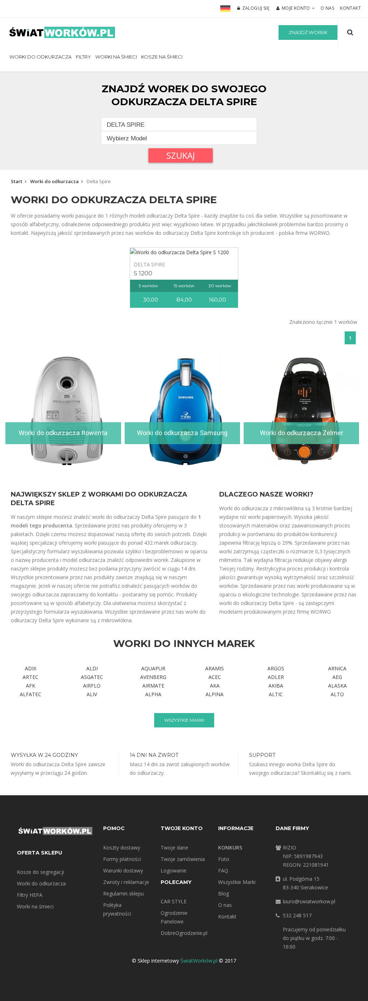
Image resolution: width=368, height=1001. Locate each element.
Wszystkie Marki (237, 882)
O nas (327, 8)
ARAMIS (214, 668)
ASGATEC (92, 677)
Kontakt (350, 8)
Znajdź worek (308, 32)
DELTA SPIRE (149, 264)
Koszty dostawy (121, 847)
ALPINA (215, 694)
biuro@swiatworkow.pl (309, 901)
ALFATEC (30, 694)
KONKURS (230, 847)
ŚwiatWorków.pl (198, 960)
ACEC (214, 677)
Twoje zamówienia (183, 859)
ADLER (276, 677)
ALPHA (153, 694)
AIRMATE (153, 685)
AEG (337, 677)
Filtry (83, 57)
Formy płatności (122, 859)
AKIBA (275, 685)
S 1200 (143, 273)
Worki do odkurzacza (40, 57)
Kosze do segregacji (40, 872)
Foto (223, 859)
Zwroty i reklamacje (126, 882)
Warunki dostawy (123, 870)
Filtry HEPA (29, 894)
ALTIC (276, 694)
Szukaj (180, 155)
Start (16, 181)
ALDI (92, 668)
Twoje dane (174, 847)
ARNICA (337, 668)
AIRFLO (92, 685)
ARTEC (30, 677)
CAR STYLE (174, 901)
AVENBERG (153, 677)
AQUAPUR (153, 668)
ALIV (92, 694)
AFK (30, 685)
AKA (215, 685)
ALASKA (337, 685)
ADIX (30, 668)
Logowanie (174, 870)
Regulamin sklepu (123, 893)
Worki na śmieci (116, 57)
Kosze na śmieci (162, 57)
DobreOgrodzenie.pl (184, 933)
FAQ (223, 870)
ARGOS (275, 668)
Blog (223, 893)
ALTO (337, 694)
